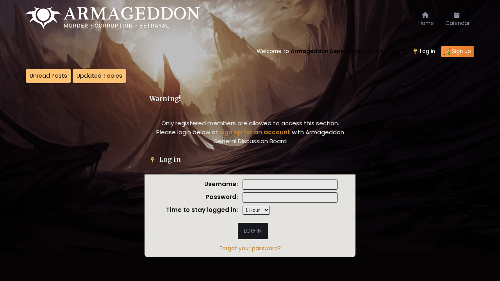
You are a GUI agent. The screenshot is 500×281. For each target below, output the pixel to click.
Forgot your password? (250, 248)
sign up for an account (254, 132)
